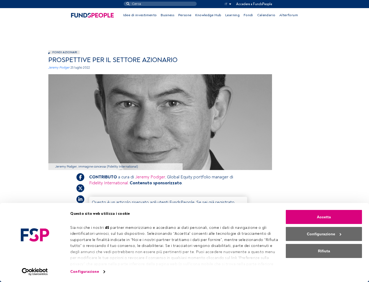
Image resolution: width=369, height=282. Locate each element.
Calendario (266, 15)
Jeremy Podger (59, 68)
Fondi (248, 15)
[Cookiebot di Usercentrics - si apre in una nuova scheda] (35, 272)
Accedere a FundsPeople (254, 4)
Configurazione (84, 271)
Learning (232, 15)
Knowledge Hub (208, 15)
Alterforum (288, 15)
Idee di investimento (140, 15)
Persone (185, 15)
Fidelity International (108, 183)
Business (167, 15)
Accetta (324, 217)
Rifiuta (324, 251)
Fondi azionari (64, 52)
